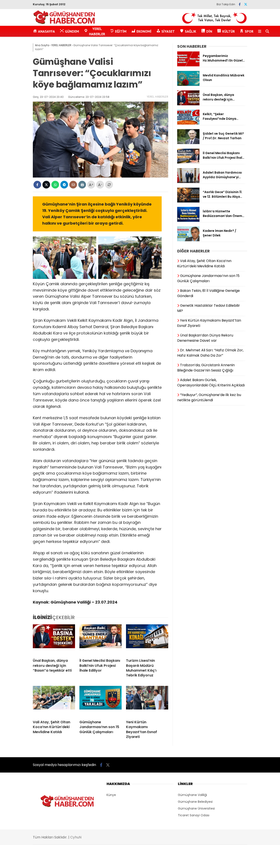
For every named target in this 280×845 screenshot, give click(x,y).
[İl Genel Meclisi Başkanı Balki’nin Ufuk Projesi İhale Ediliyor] (100, 639)
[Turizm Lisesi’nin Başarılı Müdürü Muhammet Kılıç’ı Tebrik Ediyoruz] (147, 639)
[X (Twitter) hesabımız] (245, 4)
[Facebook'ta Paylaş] (37, 184)
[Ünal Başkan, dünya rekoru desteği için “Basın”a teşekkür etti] (54, 639)
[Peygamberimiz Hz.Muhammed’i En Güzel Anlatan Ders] (188, 65)
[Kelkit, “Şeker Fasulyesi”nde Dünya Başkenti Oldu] (188, 123)
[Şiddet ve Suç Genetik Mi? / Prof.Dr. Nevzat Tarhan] (188, 143)
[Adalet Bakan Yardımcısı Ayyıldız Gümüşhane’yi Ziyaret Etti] (188, 182)
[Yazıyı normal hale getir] (109, 184)
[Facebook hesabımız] (240, 4)
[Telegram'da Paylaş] (64, 184)
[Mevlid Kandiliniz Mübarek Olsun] (188, 85)
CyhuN (75, 837)
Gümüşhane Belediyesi (195, 801)
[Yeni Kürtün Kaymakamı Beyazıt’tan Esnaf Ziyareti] (147, 701)
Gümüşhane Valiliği (192, 795)
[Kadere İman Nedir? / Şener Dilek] (188, 240)
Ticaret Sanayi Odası (193, 815)
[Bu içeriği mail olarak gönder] (73, 184)
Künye (111, 795)
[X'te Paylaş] (46, 184)
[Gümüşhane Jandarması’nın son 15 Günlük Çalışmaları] (100, 701)
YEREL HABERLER (157, 97)
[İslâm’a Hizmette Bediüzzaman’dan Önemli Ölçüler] (188, 220)
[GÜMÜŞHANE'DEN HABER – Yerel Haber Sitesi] (64, 23)
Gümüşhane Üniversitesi (196, 808)
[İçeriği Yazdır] (82, 184)
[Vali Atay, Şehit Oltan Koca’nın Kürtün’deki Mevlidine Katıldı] (54, 701)
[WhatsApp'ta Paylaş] (55, 184)
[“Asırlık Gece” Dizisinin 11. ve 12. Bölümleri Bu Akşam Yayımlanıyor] (188, 201)
